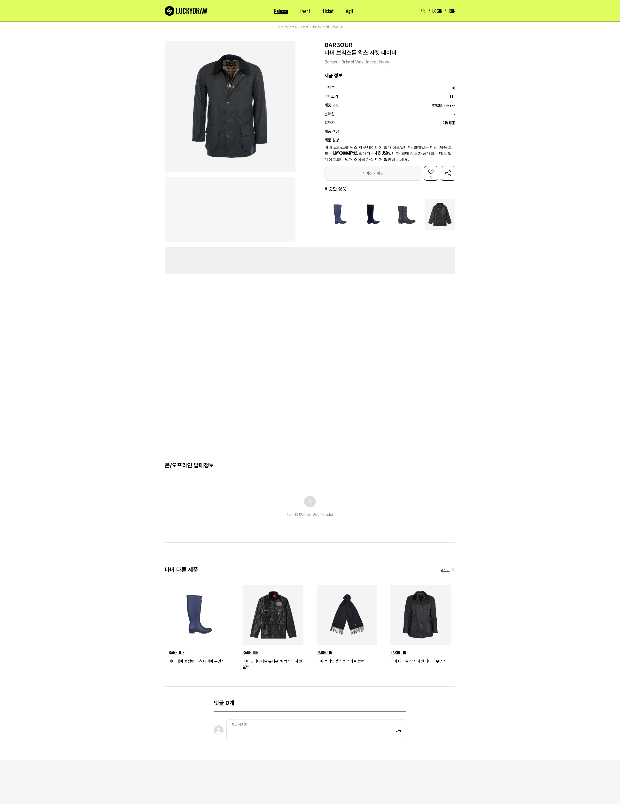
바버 (452, 88)
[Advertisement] (310, 260)
